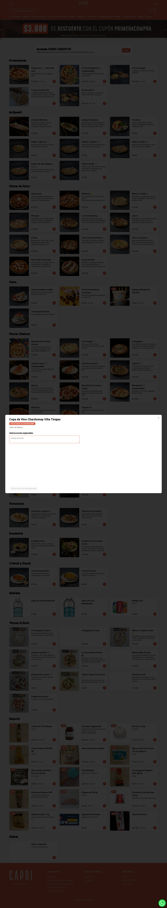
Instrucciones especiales (21, 433)
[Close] (159, 418)
